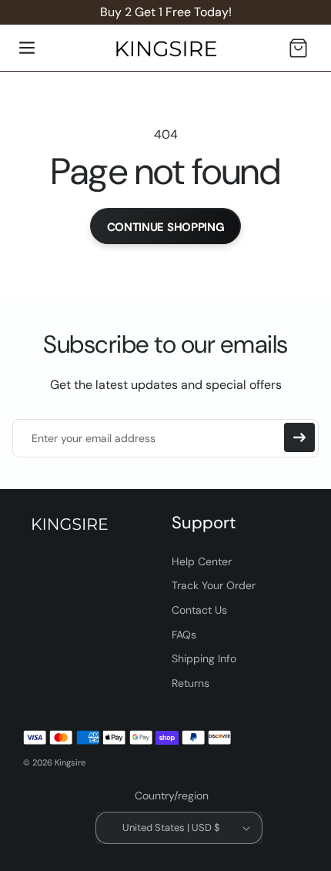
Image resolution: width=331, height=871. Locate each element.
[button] (27, 48)
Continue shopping (166, 227)
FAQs (184, 635)
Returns (190, 683)
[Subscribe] (299, 437)
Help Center (202, 561)
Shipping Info (204, 658)
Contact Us (199, 610)
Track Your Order (214, 585)
